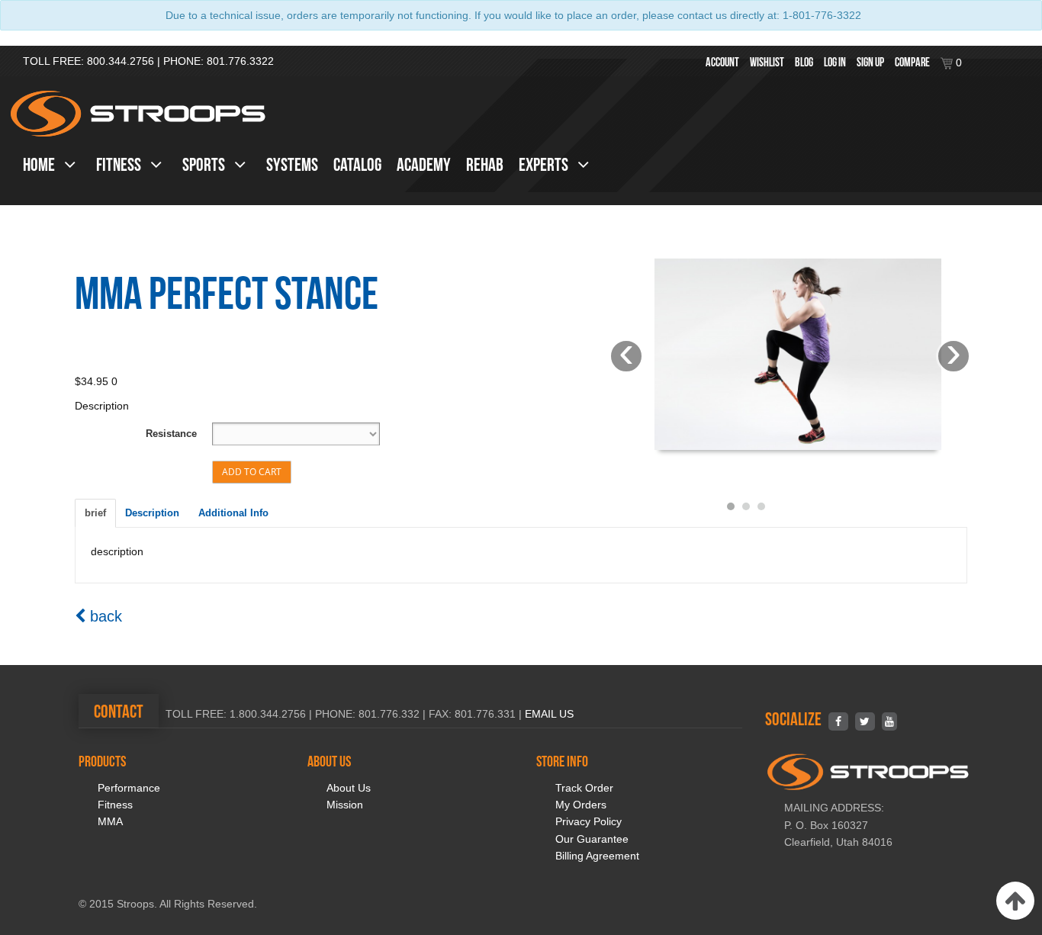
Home (40, 164)
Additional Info (233, 513)
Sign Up (870, 62)
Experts (545, 164)
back (103, 616)
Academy (424, 164)
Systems (292, 164)
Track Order (584, 788)
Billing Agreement (597, 856)
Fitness (120, 164)
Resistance (171, 433)
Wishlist (767, 62)
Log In (835, 62)
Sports (205, 164)
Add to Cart (251, 471)
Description (152, 513)
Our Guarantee (592, 839)
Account (722, 62)
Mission (344, 804)
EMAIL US (549, 714)
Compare (912, 62)
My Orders (580, 804)
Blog (804, 62)
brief (95, 513)
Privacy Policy (588, 821)
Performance (129, 788)
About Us (348, 788)
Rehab (484, 164)
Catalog (357, 164)
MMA (110, 821)
